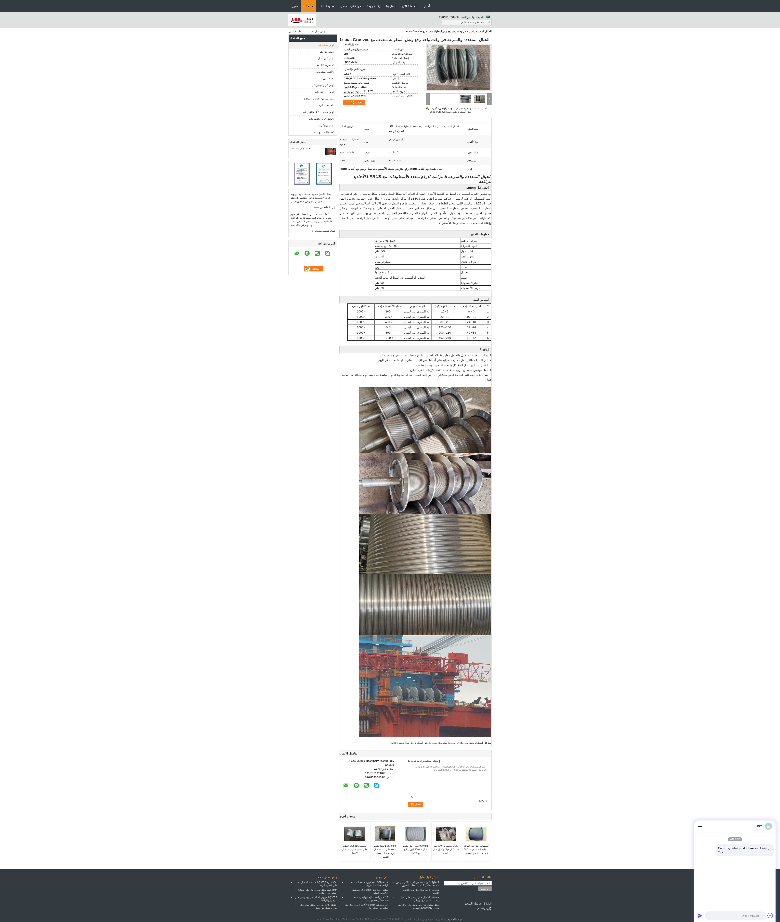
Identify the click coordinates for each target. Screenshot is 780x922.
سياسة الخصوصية (454, 919)
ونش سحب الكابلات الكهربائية (318, 112)
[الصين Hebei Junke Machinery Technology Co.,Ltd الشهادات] (302, 173)
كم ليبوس (328, 78)
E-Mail (487, 903)
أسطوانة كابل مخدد (323, 65)
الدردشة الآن (410, 6)
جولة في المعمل (350, 6)
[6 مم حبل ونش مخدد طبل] (330, 151)
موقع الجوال (483, 908)
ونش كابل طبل (325, 58)
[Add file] (770, 915)
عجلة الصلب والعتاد (323, 132)
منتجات (308, 6)
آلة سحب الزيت (325, 105)
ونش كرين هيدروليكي (322, 85)
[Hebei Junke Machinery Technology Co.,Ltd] (302, 20)
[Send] (700, 915)
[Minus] (700, 826)
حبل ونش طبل (325, 51)
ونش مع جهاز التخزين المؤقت (318, 98)
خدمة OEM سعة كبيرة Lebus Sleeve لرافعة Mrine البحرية (369, 884)
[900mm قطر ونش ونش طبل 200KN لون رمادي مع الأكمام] (415, 834)
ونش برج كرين (325, 125)
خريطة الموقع (473, 903)
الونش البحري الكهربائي (321, 118)
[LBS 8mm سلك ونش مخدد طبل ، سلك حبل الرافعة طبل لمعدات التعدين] (385, 834)
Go (488, 22)
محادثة (358, 102)
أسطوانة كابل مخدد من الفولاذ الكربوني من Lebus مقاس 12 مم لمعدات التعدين (417, 884)
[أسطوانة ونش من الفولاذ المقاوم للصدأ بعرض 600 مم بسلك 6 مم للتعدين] (476, 834)
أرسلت (485, 888)
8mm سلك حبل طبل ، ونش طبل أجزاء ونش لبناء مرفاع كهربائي (419, 899)
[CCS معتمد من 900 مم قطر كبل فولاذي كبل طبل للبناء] (446, 834)
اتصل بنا (391, 6)
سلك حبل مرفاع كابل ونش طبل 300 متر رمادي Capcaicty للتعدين (418, 906)
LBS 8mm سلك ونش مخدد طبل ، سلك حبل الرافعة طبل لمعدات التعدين (385, 851)
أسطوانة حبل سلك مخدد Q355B (406, 742)
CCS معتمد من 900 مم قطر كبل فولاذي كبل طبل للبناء (446, 849)
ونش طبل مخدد (317, 31)
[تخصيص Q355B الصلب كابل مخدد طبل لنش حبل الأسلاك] (354, 834)
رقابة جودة (373, 6)
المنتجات (301, 31)
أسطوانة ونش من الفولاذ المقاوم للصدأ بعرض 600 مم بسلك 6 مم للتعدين (476, 849)
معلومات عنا (327, 6)
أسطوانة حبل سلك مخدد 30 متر (440, 742)
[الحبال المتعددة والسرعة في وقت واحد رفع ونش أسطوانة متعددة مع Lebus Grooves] (458, 67)
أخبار (427, 6)
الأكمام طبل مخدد (324, 71)
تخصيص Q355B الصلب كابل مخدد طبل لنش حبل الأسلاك (354, 849)
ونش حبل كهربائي (324, 92)
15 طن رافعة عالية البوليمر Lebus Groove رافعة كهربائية (370, 899)
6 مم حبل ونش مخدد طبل (302, 148)
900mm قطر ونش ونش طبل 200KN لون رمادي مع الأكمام (415, 849)
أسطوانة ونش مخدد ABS (470, 742)
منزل (294, 6)
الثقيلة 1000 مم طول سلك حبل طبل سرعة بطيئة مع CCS (318, 906)
